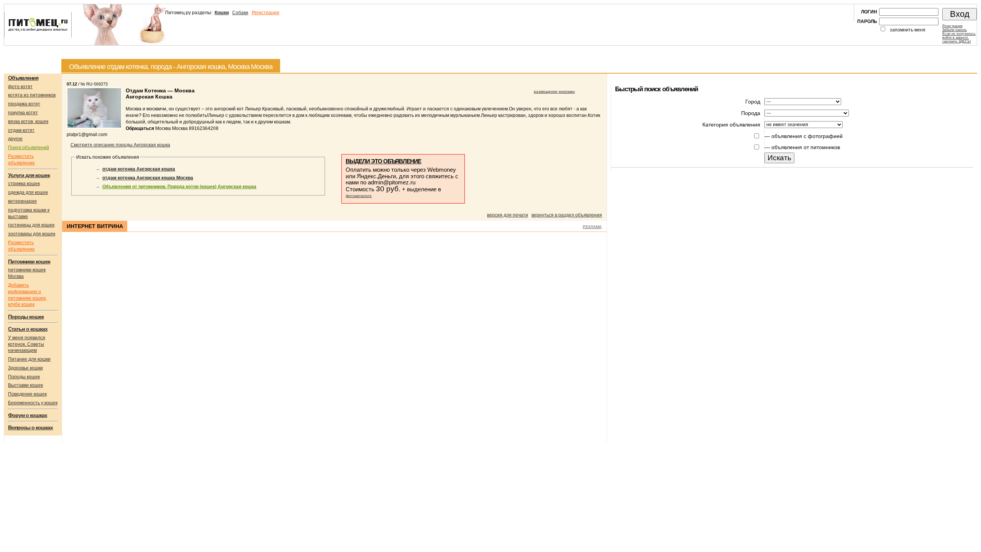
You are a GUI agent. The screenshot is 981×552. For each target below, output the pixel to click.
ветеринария (22, 201)
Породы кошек (24, 377)
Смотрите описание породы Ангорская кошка (120, 145)
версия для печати (507, 215)
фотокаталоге (359, 196)
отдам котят (21, 130)
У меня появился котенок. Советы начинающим (26, 344)
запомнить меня (907, 30)
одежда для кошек (28, 192)
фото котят (20, 86)
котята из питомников (32, 95)
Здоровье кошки (25, 368)
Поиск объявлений (28, 147)
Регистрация (265, 12)
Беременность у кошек (32, 403)
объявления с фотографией (807, 136)
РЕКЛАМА (592, 227)
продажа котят (24, 104)
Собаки (240, 12)
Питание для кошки (29, 359)
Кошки (222, 12)
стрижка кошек (24, 183)
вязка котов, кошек (28, 121)
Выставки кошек (25, 385)
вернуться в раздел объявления (567, 215)
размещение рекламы (554, 91)
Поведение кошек (27, 394)
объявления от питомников (805, 147)
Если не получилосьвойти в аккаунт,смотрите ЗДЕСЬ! (959, 37)
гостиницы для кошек (31, 225)
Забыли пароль (954, 30)
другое (15, 138)
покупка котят (23, 112)
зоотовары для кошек (31, 234)
